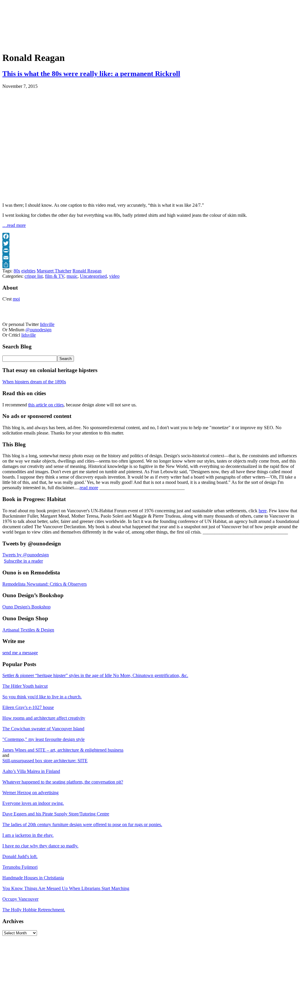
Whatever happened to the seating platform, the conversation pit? (62, 781)
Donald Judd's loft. (20, 856)
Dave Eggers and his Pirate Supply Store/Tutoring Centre (55, 813)
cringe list (34, 276)
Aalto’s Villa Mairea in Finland (31, 771)
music (72, 276)
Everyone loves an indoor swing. (33, 803)
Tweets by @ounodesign (25, 554)
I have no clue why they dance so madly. (40, 845)
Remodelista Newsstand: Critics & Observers (44, 584)
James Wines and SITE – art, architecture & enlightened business (62, 749)
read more (89, 487)
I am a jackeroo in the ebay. (28, 835)
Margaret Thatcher (54, 270)
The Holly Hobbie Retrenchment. (33, 909)
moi (16, 298)
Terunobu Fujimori (20, 867)
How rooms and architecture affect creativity (43, 718)
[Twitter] (151, 243)
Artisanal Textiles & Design (28, 629)
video (114, 276)
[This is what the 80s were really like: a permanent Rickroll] (76, 195)
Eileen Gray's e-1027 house (28, 707)
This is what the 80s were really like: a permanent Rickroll (91, 73)
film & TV (54, 276)
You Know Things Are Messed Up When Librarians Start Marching (65, 888)
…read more (14, 225)
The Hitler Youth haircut (25, 686)
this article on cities (46, 404)
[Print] (151, 250)
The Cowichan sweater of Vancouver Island (43, 728)
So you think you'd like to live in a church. (42, 696)
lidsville (47, 324)
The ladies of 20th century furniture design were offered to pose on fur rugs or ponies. (82, 824)
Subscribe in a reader (23, 560)
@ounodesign (38, 329)
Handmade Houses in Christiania (33, 877)
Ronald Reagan (86, 270)
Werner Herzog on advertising (30, 792)
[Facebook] (151, 236)
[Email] (151, 257)
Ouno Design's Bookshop (26, 606)
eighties (28, 270)
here (263, 510)
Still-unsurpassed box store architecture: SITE (45, 760)
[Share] (151, 264)
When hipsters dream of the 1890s (34, 381)
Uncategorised (93, 276)
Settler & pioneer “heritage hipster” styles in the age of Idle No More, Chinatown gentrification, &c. (95, 675)
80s (17, 270)
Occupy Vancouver (20, 899)
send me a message (20, 652)
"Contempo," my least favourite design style (43, 739)
